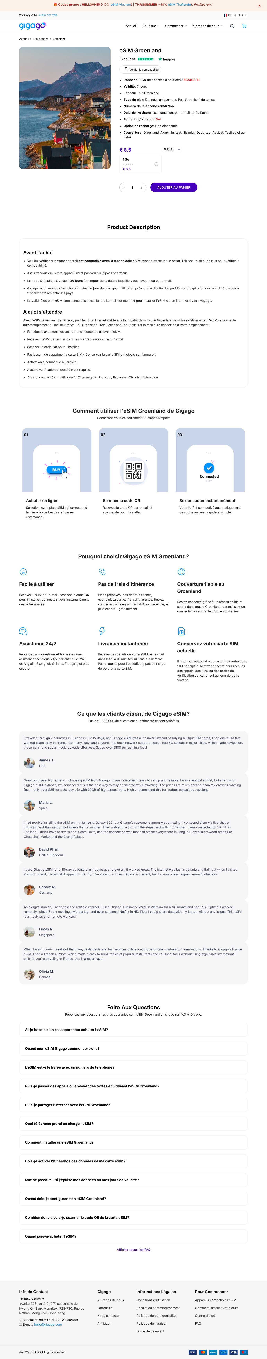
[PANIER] (244, 26)
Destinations (41, 38)
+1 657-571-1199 (48, 15)
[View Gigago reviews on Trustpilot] (147, 59)
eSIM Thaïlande (179, 4)
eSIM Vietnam (121, 4)
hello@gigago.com (48, 1324)
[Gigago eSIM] (34, 26)
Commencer (174, 26)
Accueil (131, 26)
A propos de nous (206, 26)
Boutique (149, 26)
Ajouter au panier (173, 187)
